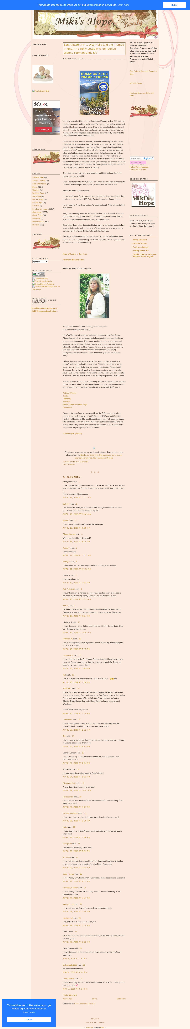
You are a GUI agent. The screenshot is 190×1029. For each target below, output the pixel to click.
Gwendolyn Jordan (70, 888)
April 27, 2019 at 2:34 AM (76, 868)
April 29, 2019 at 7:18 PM (76, 925)
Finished (35, 206)
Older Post (121, 999)
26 (85, 888)
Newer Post (67, 999)
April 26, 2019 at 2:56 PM (76, 837)
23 (79, 844)
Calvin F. (67, 504)
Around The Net (38, 181)
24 (77, 857)
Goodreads (67, 407)
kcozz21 (66, 857)
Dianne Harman (69, 534)
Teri (64, 736)
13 (73, 675)
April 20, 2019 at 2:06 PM (76, 682)
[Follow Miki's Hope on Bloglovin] (142, 160)
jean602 (66, 521)
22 (74, 827)
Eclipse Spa (37, 203)
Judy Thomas (69, 874)
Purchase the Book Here (73, 260)
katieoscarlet (68, 797)
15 (79, 720)
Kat (64, 675)
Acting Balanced (140, 240)
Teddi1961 (67, 689)
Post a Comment (70, 995)
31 (84, 965)
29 (76, 932)
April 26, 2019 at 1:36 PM (76, 821)
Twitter (65, 396)
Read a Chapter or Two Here (75, 254)
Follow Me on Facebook (139, 167)
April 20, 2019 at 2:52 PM (76, 730)
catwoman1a (68, 655)
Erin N (66, 606)
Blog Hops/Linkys (39, 184)
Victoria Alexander (70, 813)
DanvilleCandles (140, 243)
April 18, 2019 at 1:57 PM (76, 616)
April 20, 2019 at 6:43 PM (76, 747)
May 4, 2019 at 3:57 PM (75, 959)
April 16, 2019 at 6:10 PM (76, 542)
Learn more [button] (29, 1012)
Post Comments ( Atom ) (84, 1004)
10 (79, 622)
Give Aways (37, 212)
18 (78, 769)
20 (80, 797)
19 (83, 783)
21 (85, 813)
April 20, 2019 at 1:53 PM (76, 669)
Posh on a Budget (140, 247)
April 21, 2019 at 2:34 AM (76, 763)
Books (35, 187)
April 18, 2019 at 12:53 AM (77, 599)
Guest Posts (37, 215)
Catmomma (68, 720)
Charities (36, 190)
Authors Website (69, 393)
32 (81, 979)
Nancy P (67, 548)
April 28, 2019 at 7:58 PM (76, 912)
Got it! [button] (29, 1019)
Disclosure (36, 196)
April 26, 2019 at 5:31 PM (76, 851)
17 (83, 753)
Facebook (67, 399)
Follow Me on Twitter (138, 170)
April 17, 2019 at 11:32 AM (77, 569)
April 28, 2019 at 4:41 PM (76, 898)
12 (80, 655)
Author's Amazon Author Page (75, 405)
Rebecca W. (68, 639)
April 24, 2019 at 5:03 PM (76, 777)
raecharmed (68, 918)
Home (94, 999)
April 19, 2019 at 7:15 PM (76, 649)
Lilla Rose (36, 218)
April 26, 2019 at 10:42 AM (77, 791)
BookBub (66, 402)
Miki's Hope (79, 12)
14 (78, 689)
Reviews (35, 225)
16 (73, 736)
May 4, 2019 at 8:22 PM (75, 972)
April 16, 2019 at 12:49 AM (77, 514)
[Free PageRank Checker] (38, 276)
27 (81, 904)
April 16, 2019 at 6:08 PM (76, 528)
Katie (65, 827)
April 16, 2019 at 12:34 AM (77, 498)
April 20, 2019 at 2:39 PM (76, 713)
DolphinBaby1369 (70, 965)
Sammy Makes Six (141, 251)
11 (80, 639)
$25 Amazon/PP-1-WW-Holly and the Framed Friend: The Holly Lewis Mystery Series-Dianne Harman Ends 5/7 (94, 48)
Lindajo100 (67, 844)
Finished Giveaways (40, 209)
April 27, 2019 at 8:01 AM (76, 881)
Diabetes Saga (38, 193)
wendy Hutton (69, 904)
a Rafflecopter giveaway (72, 433)
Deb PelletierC (69, 589)
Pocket (102, 1027)
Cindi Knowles (69, 979)
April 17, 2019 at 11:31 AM (77, 555)
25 (81, 874)
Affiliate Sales (38, 177)
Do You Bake (37, 200)
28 (80, 918)
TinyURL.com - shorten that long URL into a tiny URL (144, 255)
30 (81, 948)
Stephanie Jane (69, 783)
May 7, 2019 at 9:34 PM (75, 989)
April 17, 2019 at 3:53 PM (76, 583)
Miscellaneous (38, 222)
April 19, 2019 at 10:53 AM (77, 633)
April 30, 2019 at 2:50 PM (76, 942)
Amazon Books (136, 83)
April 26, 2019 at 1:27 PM (76, 807)
